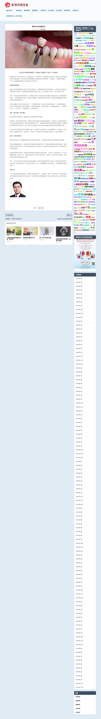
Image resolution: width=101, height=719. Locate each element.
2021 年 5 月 (79, 524)
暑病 (85, 46)
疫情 (80, 159)
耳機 (75, 149)
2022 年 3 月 (79, 485)
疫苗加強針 (90, 132)
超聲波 (83, 71)
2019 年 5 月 (79, 617)
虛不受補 (80, 110)
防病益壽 (51, 10)
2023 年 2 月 (79, 442)
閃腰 (79, 43)
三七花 (79, 107)
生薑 (79, 228)
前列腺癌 (88, 194)
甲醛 (90, 126)
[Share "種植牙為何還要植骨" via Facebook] (39, 208)
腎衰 (79, 114)
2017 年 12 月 (79, 683)
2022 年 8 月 (79, 465)
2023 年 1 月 (79, 446)
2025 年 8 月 (79, 325)
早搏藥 (92, 36)
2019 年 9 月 (79, 601)
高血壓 (78, 170)
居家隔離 (85, 214)
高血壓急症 (85, 100)
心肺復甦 (88, 71)
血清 (92, 223)
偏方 (84, 220)
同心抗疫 (82, 102)
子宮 (93, 214)
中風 (87, 207)
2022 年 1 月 (79, 492)
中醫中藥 (43, 10)
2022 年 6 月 (79, 473)
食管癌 (79, 123)
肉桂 (78, 157)
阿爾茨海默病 (88, 187)
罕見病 (87, 104)
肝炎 (89, 164)
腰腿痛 (87, 36)
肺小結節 (81, 202)
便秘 (79, 139)
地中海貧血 (86, 74)
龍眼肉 (83, 228)
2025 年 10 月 (79, 317)
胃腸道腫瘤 (79, 136)
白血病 (87, 53)
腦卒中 (84, 107)
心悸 (78, 129)
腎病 (76, 181)
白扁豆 (85, 56)
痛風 (82, 52)
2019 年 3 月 (79, 625)
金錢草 (90, 149)
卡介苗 (84, 164)
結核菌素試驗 (81, 134)
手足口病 (88, 151)
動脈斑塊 (80, 184)
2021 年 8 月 (79, 512)
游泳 (89, 223)
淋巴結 (76, 217)
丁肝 (75, 33)
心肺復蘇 (86, 38)
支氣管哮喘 (79, 76)
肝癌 (81, 194)
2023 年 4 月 (79, 434)
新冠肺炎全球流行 (81, 50)
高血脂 (88, 66)
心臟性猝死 (91, 170)
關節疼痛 (86, 110)
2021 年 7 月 (79, 516)
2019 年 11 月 (79, 594)
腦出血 (90, 214)
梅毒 (88, 217)
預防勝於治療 (80, 82)
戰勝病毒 (80, 155)
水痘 (80, 88)
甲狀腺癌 (80, 63)
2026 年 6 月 (79, 286)
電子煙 (91, 225)
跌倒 (93, 227)
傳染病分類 (79, 191)
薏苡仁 (82, 187)
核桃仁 (93, 159)
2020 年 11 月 (79, 547)
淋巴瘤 (82, 66)
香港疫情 (81, 46)
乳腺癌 (88, 120)
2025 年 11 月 (79, 313)
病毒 (75, 107)
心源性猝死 (88, 134)
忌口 (89, 142)
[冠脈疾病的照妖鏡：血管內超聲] (63, 231)
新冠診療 (85, 129)
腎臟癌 (89, 139)
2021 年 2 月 (79, 535)
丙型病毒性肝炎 (78, 92)
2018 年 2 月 (79, 675)
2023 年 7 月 (79, 422)
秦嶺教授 (76, 58)
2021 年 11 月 (79, 500)
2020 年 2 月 (79, 582)
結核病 (83, 117)
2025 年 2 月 (79, 348)
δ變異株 (79, 60)
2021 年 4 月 (79, 527)
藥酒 (75, 167)
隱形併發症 (79, 40)
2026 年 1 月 (79, 305)
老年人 (84, 204)
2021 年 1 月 (79, 539)
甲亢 (80, 189)
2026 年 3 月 (79, 298)
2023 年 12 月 (79, 403)
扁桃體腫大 (90, 86)
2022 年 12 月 (79, 450)
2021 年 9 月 (79, 508)
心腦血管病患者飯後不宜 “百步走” (14, 238)
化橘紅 (80, 36)
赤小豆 (87, 77)
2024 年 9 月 (79, 368)
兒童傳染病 (84, 58)
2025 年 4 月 (79, 340)
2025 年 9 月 (79, 321)
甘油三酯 (81, 132)
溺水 (90, 114)
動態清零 (84, 97)
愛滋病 (84, 148)
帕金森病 (89, 43)
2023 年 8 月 (79, 418)
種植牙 (80, 97)
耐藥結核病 (92, 202)
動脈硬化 (85, 123)
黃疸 (88, 56)
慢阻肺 (80, 120)
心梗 (90, 219)
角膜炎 (93, 211)
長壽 (92, 40)
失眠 (89, 199)
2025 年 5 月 (79, 337)
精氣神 (91, 33)
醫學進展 (27, 10)
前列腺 (77, 178)
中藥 (77, 189)
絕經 (83, 170)
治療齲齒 (89, 107)
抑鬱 (81, 129)
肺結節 (90, 46)
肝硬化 (83, 167)
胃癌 (89, 204)
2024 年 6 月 (79, 379)
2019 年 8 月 (79, 605)
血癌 (85, 132)
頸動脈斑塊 (83, 157)
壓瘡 (86, 83)
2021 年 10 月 (79, 504)
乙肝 (93, 138)
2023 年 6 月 (79, 426)
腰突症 (92, 38)
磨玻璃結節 (77, 71)
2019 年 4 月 (79, 621)
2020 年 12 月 (79, 543)
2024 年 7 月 (79, 376)
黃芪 (77, 66)
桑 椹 (89, 40)
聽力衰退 (93, 74)
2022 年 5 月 (79, 477)
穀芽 (88, 230)
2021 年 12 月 (79, 496)
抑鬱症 (80, 142)
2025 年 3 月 (79, 344)
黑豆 (84, 36)
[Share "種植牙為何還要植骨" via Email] (42, 208)
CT (93, 152)
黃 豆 (82, 223)
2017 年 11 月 (79, 687)
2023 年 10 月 (79, 411)
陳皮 (75, 230)
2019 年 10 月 (79, 598)
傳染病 (79, 162)
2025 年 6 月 (79, 333)
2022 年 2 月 (79, 488)
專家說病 (19, 10)
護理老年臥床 (85, 33)
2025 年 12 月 (79, 309)
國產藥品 (93, 88)
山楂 (90, 110)
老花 (88, 117)
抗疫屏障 (88, 50)
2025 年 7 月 (79, 329)
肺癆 (83, 152)
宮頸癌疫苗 (84, 199)
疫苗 (94, 164)
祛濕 (75, 139)
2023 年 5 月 (79, 430)
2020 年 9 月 (79, 555)
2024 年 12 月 (79, 356)
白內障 (87, 68)
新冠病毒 (88, 154)
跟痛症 (91, 77)
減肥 (93, 82)
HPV (88, 161)
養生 (91, 99)
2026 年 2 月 (79, 301)
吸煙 (94, 105)
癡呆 (80, 217)
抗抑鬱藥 (80, 69)
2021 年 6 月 (79, 520)
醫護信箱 (35, 10)
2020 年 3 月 (79, 578)
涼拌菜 (89, 92)
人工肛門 (93, 136)
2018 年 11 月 (79, 640)
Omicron (85, 142)
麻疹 (86, 176)
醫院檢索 (67, 10)
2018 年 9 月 (79, 648)
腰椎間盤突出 (90, 167)
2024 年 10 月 (79, 364)
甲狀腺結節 (86, 225)
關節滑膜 (84, 60)
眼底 (90, 173)
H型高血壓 (92, 184)
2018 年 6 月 (79, 660)
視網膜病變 (86, 80)
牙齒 (77, 220)
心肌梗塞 (86, 112)
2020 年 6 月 (79, 566)
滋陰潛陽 (92, 102)
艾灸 (85, 139)
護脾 (77, 132)
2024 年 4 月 (79, 387)
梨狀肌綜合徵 (84, 178)
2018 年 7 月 (79, 656)
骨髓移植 (79, 197)
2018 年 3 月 (79, 672)
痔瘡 (75, 162)
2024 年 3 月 (79, 391)
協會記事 (75, 10)
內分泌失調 (90, 60)
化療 (83, 197)
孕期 (83, 207)
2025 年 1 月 (79, 352)
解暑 (75, 211)
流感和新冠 (91, 123)
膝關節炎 (79, 38)
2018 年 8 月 (79, 652)
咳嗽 (81, 225)
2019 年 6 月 (79, 613)
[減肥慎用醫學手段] (30, 230)
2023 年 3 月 (79, 438)
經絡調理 (88, 159)
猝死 (83, 114)
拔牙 (87, 220)
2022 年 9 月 (79, 461)
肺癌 (86, 63)
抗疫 (82, 105)
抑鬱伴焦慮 (89, 191)
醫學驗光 (80, 112)
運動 (86, 184)
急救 (76, 142)
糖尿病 (78, 126)
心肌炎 (92, 97)
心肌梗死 (81, 210)
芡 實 (84, 217)
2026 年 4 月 (79, 294)
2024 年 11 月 (79, 360)
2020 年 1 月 (79, 586)
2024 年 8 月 (79, 372)
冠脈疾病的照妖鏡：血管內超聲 (63, 239)
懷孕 (94, 178)
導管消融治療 (78, 204)
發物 (86, 95)
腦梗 (76, 97)
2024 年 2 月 (79, 395)
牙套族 (84, 159)
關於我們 (9, 10)
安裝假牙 (84, 126)
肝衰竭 (83, 43)
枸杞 (77, 56)
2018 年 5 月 (79, 664)
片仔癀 (79, 208)
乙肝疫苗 (87, 102)
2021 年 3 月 (79, 531)
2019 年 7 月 (79, 609)
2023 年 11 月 (79, 407)
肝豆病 (80, 220)
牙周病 (79, 79)
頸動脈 (87, 173)
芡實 (82, 85)
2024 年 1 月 (79, 399)
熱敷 (85, 91)
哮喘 (92, 79)
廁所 (77, 118)
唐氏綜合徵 (77, 105)
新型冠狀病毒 (84, 143)
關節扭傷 (91, 63)
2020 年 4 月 (79, 574)
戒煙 (82, 139)
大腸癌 (77, 85)
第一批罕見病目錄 (45, 238)
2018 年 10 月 (79, 644)
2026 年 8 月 (79, 278)
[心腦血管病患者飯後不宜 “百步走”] (14, 230)
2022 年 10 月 (79, 457)
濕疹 (93, 68)
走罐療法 (82, 173)
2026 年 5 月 (79, 290)
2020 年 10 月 (79, 551)
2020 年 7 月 (79, 563)
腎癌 (80, 175)
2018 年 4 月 (79, 668)
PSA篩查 (85, 136)
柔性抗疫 (79, 230)
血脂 (91, 178)
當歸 (91, 118)
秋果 (91, 53)
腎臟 (91, 105)
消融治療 (81, 182)
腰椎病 (86, 202)
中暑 (76, 45)
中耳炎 (91, 94)
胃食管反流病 (86, 88)
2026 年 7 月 (79, 282)
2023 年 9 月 (79, 414)
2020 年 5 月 (79, 570)
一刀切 (79, 33)
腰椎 (77, 159)
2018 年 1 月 (79, 679)
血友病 (84, 230)
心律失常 (79, 164)
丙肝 (92, 161)
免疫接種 (92, 208)
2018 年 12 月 (79, 637)
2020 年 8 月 (79, 559)
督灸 (83, 191)
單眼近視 (91, 112)
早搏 (83, 95)
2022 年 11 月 (79, 453)
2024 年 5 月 (79, 383)
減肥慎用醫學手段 (29, 238)
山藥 (86, 170)
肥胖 (93, 220)
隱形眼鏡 (83, 162)
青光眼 (77, 222)
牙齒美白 (84, 40)
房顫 (78, 167)
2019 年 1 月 (79, 633)
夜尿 (84, 176)
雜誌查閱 (59, 10)
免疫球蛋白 (91, 176)
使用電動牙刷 (78, 100)
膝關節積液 (90, 157)
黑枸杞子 (87, 182)
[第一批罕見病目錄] (46, 230)
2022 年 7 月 (79, 469)
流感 (90, 82)
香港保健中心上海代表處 (14, 16)
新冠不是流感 (91, 146)
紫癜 (81, 55)
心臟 (81, 74)
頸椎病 (76, 173)
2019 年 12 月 (79, 590)
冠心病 (78, 213)
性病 (86, 223)
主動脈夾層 (88, 197)
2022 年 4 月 (79, 481)
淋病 (78, 149)
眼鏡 (88, 97)
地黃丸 (79, 199)
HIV (85, 85)
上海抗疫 (92, 56)
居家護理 (87, 228)
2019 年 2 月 (79, 629)
